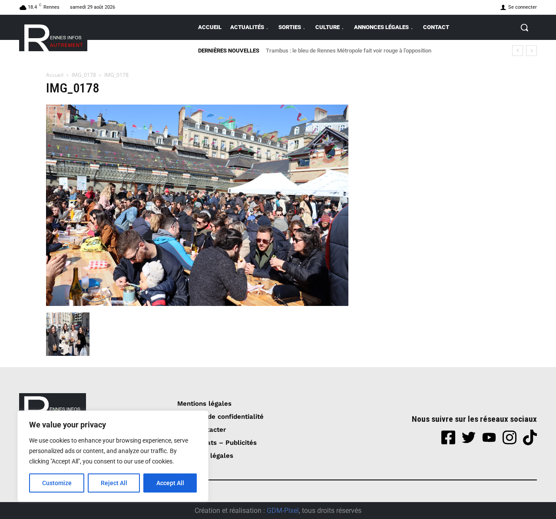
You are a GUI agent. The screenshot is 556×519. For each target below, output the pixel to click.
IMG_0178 (84, 75)
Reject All (114, 483)
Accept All (170, 483)
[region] (112, 456)
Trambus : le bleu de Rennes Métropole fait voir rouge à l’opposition (348, 50)
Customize (57, 483)
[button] (524, 27)
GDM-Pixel (283, 510)
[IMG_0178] (197, 303)
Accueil (54, 75)
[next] (531, 50)
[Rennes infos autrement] (53, 36)
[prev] (517, 50)
